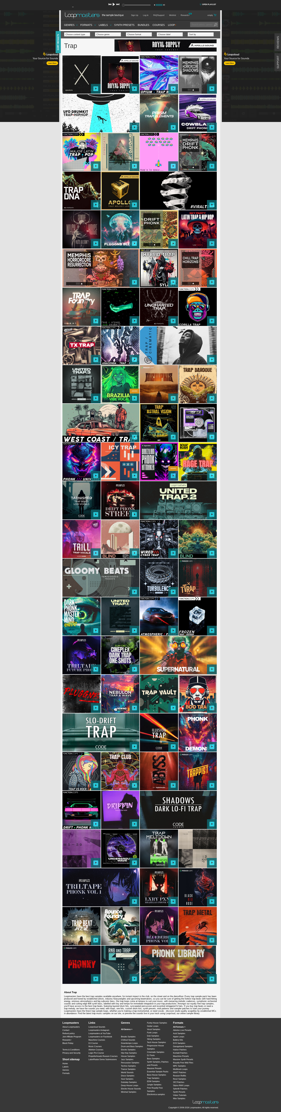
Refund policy (68, 1033)
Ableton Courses (95, 1050)
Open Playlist (209, 4)
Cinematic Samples (155, 1052)
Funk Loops (152, 1033)
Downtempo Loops (129, 1043)
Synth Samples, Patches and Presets (157, 1063)
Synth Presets (124, 25)
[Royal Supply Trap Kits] (165, 45)
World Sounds (127, 1072)
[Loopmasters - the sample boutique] (95, 15)
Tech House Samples (156, 1042)
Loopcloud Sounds (96, 1027)
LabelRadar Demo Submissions (102, 1059)
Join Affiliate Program (71, 1037)
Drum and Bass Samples (132, 1046)
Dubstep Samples (129, 1082)
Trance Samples (128, 1069)
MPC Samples (179, 1066)
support (278, 62)
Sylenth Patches (180, 1089)
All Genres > (126, 1029)
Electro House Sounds (131, 1089)
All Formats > (179, 1027)
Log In (145, 15)
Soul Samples (127, 1079)
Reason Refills (179, 1076)
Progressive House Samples (155, 1047)
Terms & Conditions (71, 1050)
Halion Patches (180, 1050)
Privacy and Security (71, 1053)
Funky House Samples (157, 1023)
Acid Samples (179, 1033)
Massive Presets (154, 1068)
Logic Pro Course (96, 1053)
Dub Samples (153, 1036)
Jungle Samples (154, 1085)
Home (65, 1063)
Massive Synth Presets (183, 1059)
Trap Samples (153, 1078)
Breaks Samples (128, 1037)
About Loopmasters (71, 1027)
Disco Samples (127, 1076)
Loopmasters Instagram (98, 1030)
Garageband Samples (183, 1046)
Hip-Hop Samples (129, 1053)
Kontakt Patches (180, 1053)
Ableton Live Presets (182, 1030)
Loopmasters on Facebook (100, 1037)
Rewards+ (185, 15)
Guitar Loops (152, 1026)
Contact (65, 1030)
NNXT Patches (179, 1072)
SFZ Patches (178, 1082)
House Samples (128, 1056)
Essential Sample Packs (157, 1072)
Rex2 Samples (179, 1079)
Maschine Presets (181, 1056)
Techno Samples (128, 1066)
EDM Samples (153, 1081)
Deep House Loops (129, 1085)
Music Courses (95, 1046)
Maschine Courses (96, 1040)
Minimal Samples (128, 1092)
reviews (278, 42)
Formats (86, 25)
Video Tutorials (179, 1095)
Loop (172, 25)
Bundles (143, 25)
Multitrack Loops (180, 1069)
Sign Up (134, 15)
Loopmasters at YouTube (99, 1033)
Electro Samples (128, 1050)
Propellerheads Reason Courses (103, 1056)
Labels (103, 25)
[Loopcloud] (29, 66)
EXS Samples (179, 1043)
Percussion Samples (130, 1063)
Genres (69, 25)
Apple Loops (178, 1037)
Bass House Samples (156, 1075)
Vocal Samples (153, 1029)
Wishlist (172, 15)
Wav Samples (179, 1098)
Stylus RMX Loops (181, 1085)
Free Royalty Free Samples (155, 1089)
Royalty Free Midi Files (183, 1063)
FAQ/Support (158, 15)
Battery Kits (178, 1040)
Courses (159, 25)
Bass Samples (153, 1059)
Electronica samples (156, 1094)
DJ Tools (151, 1055)
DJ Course (93, 1043)
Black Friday (67, 1043)
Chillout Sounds (128, 1040)
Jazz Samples (127, 1059)
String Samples (154, 1039)
